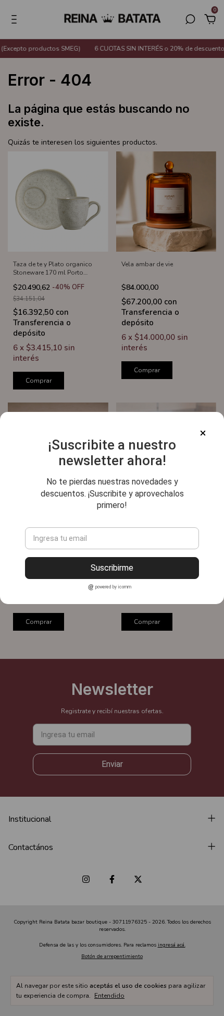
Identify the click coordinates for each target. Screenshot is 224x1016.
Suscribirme (112, 568)
